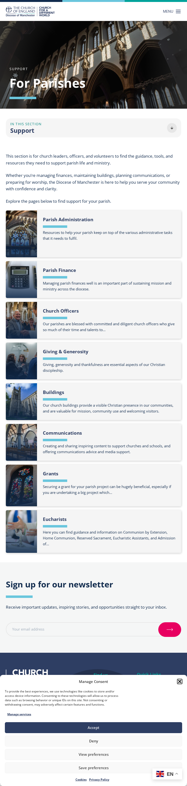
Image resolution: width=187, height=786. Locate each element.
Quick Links (149, 674)
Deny (93, 740)
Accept (93, 727)
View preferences (94, 754)
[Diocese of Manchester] (30, 11)
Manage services (19, 714)
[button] (179, 681)
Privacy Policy (99, 779)
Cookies (81, 779)
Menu (168, 11)
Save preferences (94, 767)
